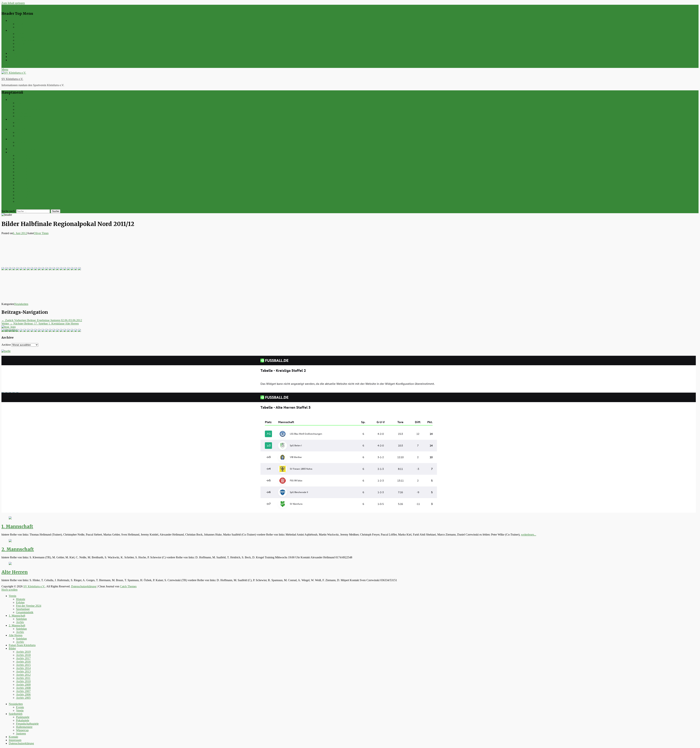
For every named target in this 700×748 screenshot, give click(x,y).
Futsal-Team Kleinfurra (22, 148)
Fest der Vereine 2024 (28, 109)
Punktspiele (22, 33)
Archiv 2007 (23, 194)
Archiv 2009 (23, 188)
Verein (20, 27)
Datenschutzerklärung (21, 60)
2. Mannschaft (17, 129)
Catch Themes (128, 586)
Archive (6, 344)
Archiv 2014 (23, 171)
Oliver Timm (41, 233)
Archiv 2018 (23, 158)
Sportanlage (23, 112)
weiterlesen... (528, 534)
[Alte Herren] (10, 563)
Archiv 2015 (23, 168)
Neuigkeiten (16, 20)
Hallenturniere (24, 43)
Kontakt (13, 53)
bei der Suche (9, 207)
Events (20, 23)
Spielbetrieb (15, 30)
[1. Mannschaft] (10, 518)
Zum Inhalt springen (13, 3)
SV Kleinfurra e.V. (12, 78)
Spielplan (21, 122)
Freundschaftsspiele (27, 40)
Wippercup (22, 46)
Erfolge (20, 106)
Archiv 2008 (23, 191)
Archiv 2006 (23, 198)
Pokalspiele (22, 37)
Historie (20, 102)
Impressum (15, 56)
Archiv (20, 125)
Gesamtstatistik (24, 116)
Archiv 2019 (23, 155)
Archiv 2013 (23, 175)
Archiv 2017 (23, 162)
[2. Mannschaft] (10, 541)
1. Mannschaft (17, 119)
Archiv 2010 (23, 185)
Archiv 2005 (23, 201)
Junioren (21, 50)
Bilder (12, 152)
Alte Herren (15, 139)
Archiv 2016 (23, 165)
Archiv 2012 (23, 178)
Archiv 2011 (23, 181)
